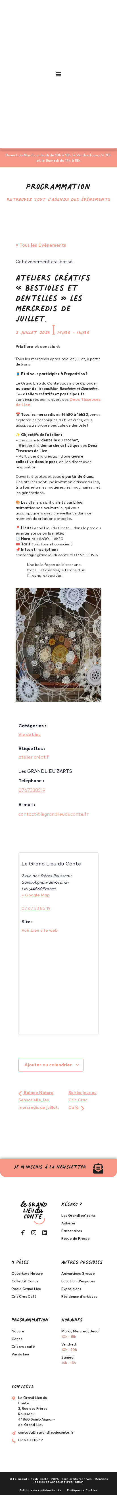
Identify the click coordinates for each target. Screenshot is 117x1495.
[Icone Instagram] (33, 1232)
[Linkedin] (44, 1232)
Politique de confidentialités (40, 1490)
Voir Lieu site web (40, 931)
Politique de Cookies (82, 1490)
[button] (58, 74)
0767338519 (31, 790)
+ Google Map (36, 895)
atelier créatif (33, 757)
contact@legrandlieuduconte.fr (53, 814)
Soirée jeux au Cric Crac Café (82, 1100)
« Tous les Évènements (41, 245)
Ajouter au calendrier (48, 1065)
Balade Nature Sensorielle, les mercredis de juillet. (38, 1100)
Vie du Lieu (29, 735)
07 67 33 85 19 (36, 909)
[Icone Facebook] (23, 1232)
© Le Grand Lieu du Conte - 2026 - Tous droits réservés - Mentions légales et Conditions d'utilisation (58, 1480)
